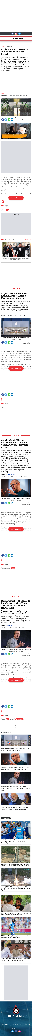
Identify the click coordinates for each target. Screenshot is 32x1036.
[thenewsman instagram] (16, 34)
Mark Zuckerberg (19, 719)
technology (9, 46)
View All (28, 240)
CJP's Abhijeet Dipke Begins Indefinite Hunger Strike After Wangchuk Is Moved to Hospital (16, 913)
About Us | (8, 1021)
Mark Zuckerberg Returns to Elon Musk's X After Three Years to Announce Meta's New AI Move (15, 788)
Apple (16, 117)
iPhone (3, 210)
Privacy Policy (22, 1021)
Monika (9, 314)
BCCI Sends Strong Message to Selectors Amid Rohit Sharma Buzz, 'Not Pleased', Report (16, 936)
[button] (28, 36)
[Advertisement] (16, 16)
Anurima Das (11, 474)
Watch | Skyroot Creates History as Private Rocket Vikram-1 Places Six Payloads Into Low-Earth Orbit (15, 864)
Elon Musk (12, 719)
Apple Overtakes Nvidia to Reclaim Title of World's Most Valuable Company (15, 749)
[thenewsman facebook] (12, 34)
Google (13, 568)
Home (2, 46)
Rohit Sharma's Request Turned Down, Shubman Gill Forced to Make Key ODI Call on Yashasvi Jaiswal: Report (15, 841)
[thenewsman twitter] (19, 34)
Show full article (16, 198)
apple (7, 210)
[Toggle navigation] (1, 38)
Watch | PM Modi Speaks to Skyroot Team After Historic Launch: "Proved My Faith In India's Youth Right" (15, 888)
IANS (2, 93)
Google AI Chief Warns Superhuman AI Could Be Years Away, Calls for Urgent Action (15, 768)
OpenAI (3, 719)
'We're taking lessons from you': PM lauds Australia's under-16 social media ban (14, 808)
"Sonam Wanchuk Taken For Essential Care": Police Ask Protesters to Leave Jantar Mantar (15, 959)
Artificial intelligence (6, 568)
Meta (7, 719)
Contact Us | (15, 1021)
